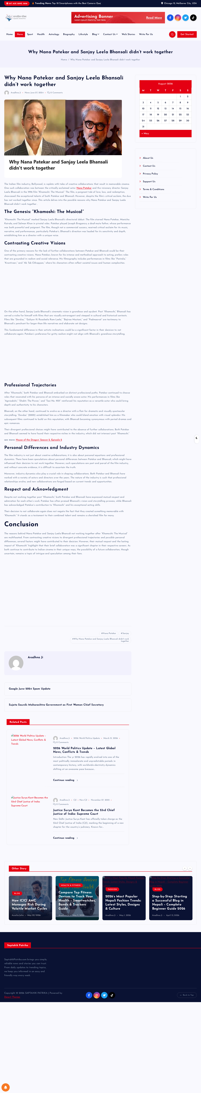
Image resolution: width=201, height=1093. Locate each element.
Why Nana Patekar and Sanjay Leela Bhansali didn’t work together (105, 60)
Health (41, 34)
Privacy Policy (150, 174)
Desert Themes (12, 997)
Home (9, 34)
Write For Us (146, 34)
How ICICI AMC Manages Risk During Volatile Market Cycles (29, 904)
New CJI (83, 800)
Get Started (187, 34)
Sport (30, 34)
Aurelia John (18, 915)
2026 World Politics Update (87, 738)
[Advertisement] (67, 288)
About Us (148, 158)
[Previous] (185, 868)
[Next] (190, 868)
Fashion (112, 889)
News (20, 34)
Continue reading (64, 780)
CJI (75, 800)
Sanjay (125, 633)
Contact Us (109, 34)
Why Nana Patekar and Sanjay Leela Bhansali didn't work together (101, 640)
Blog (94, 34)
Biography (68, 34)
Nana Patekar (84, 188)
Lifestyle (83, 34)
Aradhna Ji (16, 93)
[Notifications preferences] (5, 1087)
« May (145, 133)
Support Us (149, 181)
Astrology (54, 34)
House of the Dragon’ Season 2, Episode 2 (39, 440)
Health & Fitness (71, 885)
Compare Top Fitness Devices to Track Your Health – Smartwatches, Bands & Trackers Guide (77, 900)
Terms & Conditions (153, 189)
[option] (30, 898)
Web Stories (128, 34)
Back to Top (188, 995)
